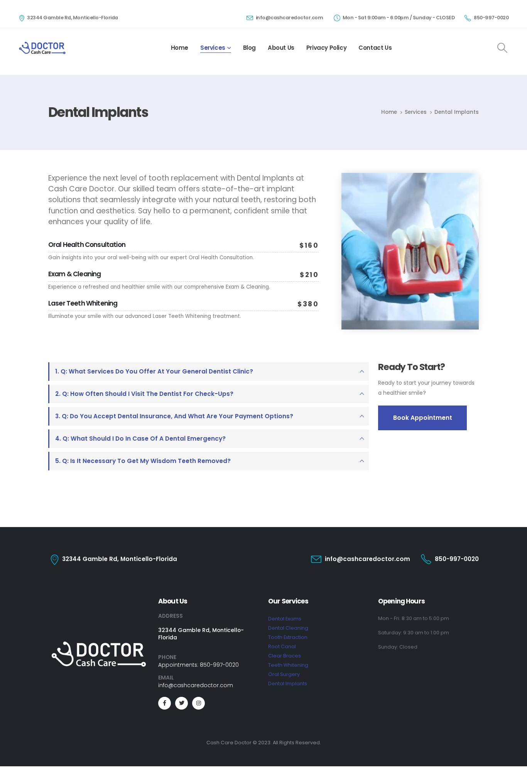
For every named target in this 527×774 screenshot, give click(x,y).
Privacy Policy (326, 48)
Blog (249, 48)
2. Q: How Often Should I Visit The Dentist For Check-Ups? (144, 394)
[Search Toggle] (502, 48)
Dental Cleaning (288, 628)
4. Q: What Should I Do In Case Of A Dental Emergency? (140, 438)
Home (179, 48)
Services (212, 48)
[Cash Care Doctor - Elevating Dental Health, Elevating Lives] (42, 47)
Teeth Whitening (288, 665)
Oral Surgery (284, 674)
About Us (281, 48)
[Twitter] (181, 703)
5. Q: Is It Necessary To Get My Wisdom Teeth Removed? (143, 461)
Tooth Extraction (287, 637)
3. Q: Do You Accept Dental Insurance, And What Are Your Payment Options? (174, 416)
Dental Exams (284, 618)
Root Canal (282, 646)
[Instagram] (198, 703)
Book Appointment (422, 418)
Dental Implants (287, 683)
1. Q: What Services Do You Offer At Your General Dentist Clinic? (154, 371)
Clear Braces (284, 655)
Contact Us (375, 48)
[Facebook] (164, 703)
